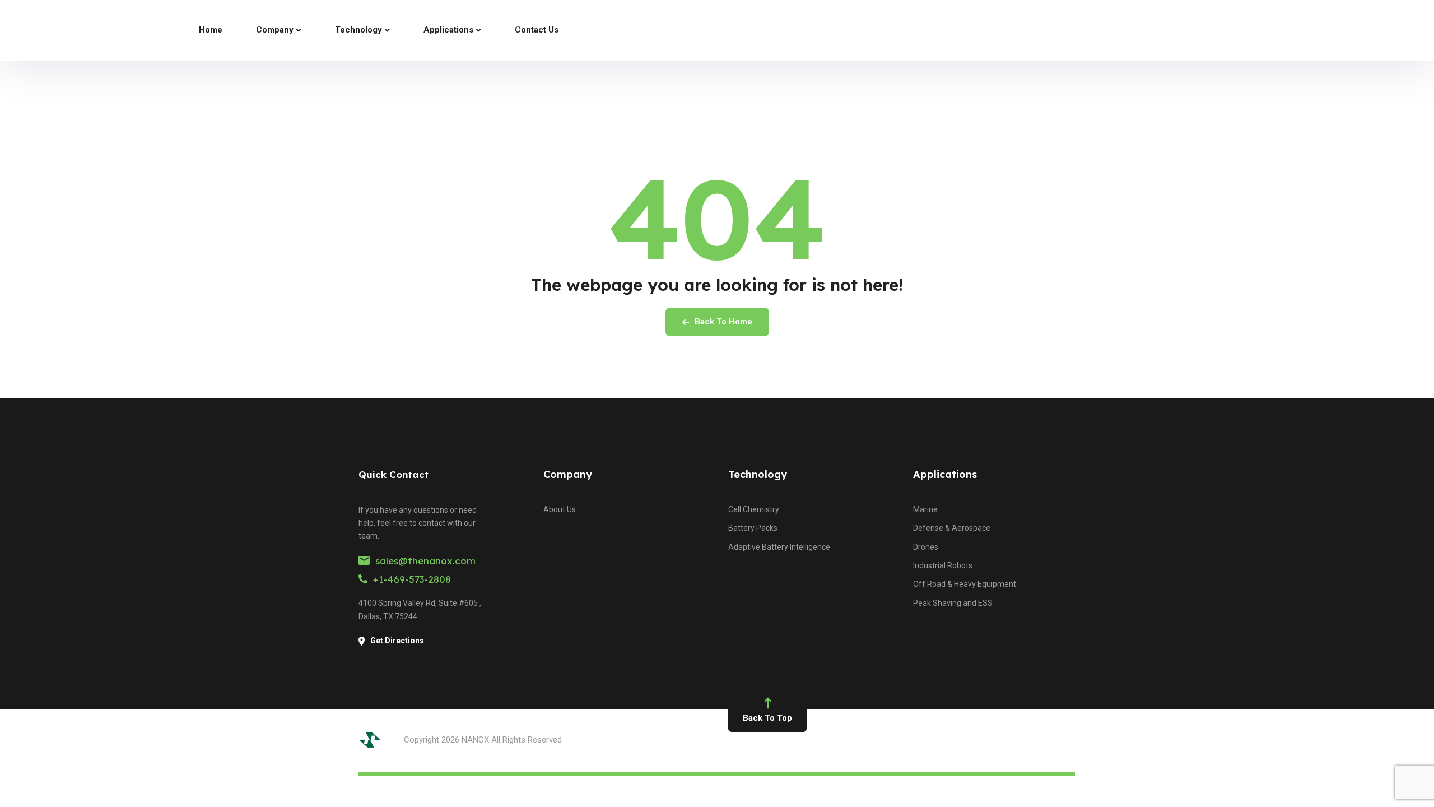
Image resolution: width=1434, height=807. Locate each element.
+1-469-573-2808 (412, 579)
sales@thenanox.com (425, 561)
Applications (945, 474)
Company (567, 474)
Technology (757, 474)
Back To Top (767, 718)
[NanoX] (83, 30)
